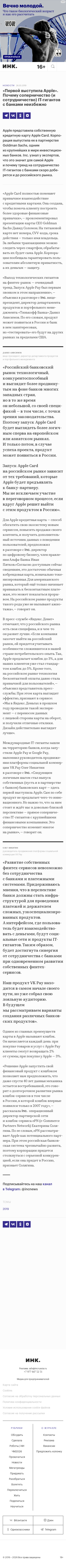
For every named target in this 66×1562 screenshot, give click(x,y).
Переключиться (17, 1490)
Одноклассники (20, 1529)
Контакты (49, 1435)
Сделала (17, 1440)
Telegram (50, 1529)
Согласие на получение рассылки (24, 1413)
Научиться (16, 1506)
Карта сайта (10, 1385)
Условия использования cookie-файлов (26, 1407)
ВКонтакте (20, 1520)
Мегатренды (17, 1468)
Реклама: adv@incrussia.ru (33, 1368)
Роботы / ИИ (17, 1446)
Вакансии (49, 1446)
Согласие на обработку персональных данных (31, 1396)
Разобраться (17, 1479)
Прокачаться (17, 1457)
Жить (17, 1495)
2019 (6, 1209)
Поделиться (17, 1501)
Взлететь (17, 1484)
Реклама (49, 1440)
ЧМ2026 (17, 1451)
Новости (9, 86)
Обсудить (17, 1435)
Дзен (50, 1520)
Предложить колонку (49, 1451)
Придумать (17, 1473)
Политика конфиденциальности (22, 1402)
